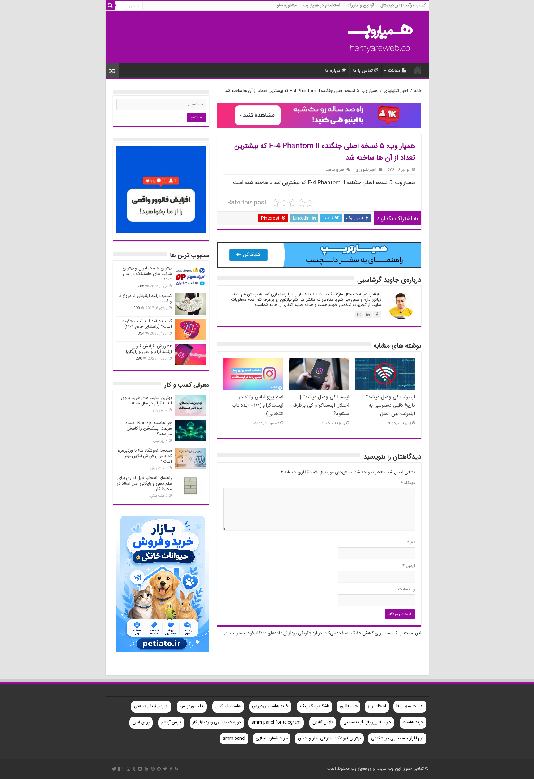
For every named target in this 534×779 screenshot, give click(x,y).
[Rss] (176, 769)
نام (411, 542)
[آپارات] (121, 769)
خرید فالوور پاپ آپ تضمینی (367, 722)
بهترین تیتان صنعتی (151, 706)
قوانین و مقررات (360, 5)
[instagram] (128, 769)
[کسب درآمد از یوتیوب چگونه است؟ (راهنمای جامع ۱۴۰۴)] (190, 329)
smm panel (234, 738)
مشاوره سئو (287, 5)
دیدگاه (408, 483)
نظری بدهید (335, 170)
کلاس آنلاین (322, 722)
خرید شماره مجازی (272, 738)
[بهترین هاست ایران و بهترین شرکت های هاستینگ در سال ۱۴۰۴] (190, 276)
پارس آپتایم (171, 722)
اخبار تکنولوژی (396, 91)
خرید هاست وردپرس (270, 706)
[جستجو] (110, 5)
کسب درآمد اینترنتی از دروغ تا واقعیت (145, 298)
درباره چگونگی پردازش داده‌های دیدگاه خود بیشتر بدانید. (273, 633)
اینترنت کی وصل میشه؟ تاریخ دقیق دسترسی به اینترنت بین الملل (390, 405)
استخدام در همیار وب (321, 5)
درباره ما (332, 71)
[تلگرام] (114, 769)
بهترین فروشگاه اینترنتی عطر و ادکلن (329, 738)
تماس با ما (363, 71)
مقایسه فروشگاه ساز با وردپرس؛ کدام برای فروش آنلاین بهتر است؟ (145, 456)
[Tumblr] (134, 769)
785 (141, 286)
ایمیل (408, 566)
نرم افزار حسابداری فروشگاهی (397, 738)
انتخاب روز (377, 706)
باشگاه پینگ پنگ (314, 706)
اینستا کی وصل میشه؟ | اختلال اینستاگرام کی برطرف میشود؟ (321, 405)
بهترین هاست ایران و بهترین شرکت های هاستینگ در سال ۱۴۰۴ (147, 274)
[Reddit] (140, 769)
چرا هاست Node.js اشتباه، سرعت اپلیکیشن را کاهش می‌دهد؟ (148, 428)
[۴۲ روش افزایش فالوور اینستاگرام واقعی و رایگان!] (190, 354)
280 (139, 359)
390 (137, 308)
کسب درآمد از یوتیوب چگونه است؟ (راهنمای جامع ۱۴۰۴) (147, 324)
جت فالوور (349, 706)
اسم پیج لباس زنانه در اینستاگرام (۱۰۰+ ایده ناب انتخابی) (257, 405)
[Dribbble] (152, 769)
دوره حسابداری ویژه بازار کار (217, 722)
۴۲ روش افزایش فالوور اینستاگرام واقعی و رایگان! (149, 349)
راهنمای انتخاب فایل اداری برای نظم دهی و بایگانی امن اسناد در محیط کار (144, 483)
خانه (417, 91)
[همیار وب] (380, 37)
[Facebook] (171, 769)
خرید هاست (413, 722)
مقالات (394, 71)
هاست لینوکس (228, 706)
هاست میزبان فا (409, 706)
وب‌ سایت (406, 589)
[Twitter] (165, 769)
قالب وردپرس (192, 706)
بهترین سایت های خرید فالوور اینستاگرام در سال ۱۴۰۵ (146, 400)
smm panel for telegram (276, 722)
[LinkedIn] (146, 769)
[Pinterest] (158, 769)
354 (141, 333)
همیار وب (417, 69)
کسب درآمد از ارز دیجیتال (403, 5)
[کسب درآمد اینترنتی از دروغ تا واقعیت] (190, 303)
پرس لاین (141, 722)
